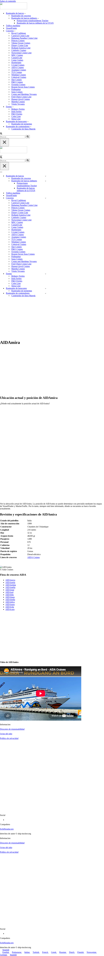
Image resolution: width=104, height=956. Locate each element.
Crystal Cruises (17, 65)
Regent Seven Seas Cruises (23, 87)
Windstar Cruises (18, 75)
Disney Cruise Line (19, 45)
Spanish (5, 950)
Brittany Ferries (18, 109)
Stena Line (16, 119)
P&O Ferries (16, 114)
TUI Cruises (16, 72)
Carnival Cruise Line (20, 35)
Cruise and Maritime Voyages (24, 94)
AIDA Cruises (17, 67)
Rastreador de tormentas (21, 124)
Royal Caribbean (18, 33)
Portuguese (17, 952)
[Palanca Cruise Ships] (45, 198)
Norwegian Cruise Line (21, 53)
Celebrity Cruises (18, 50)
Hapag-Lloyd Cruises (20, 99)
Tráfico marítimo (13, 25)
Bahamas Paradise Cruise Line (24, 38)
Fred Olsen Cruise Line (21, 97)
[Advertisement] (52, 318)
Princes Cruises (18, 40)
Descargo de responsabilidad (12, 729)
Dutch (72, 952)
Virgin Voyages (18, 104)
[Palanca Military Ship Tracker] (45, 181)
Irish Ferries (16, 111)
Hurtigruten (16, 62)
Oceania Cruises (18, 84)
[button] (38, 18)
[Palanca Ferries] (45, 274)
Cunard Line (16, 57)
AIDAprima (10, 585)
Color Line (16, 116)
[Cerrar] (4, 142)
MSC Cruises (17, 55)
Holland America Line (20, 48)
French (45, 952)
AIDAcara (9, 609)
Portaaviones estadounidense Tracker (32, 20)
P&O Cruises (17, 82)
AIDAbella (10, 599)
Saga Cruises (16, 92)
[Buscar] (1, 134)
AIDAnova (10, 580)
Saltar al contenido (8, 1)
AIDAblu (9, 595)
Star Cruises (16, 79)
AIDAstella (10, 587)
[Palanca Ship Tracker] (45, 176)
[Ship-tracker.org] (13, 8)
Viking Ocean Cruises (20, 43)
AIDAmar (9, 590)
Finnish (80, 952)
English (5, 952)
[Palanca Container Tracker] (45, 293)
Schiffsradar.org (7, 829)
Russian (63, 952)
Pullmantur (16, 89)
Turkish (36, 952)
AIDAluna (10, 597)
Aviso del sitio (6, 734)
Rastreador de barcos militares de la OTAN (35, 23)
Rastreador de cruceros (21, 16)
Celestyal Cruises (18, 77)
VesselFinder (11, 28)
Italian (27, 952)
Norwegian (92, 952)
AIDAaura (10, 604)
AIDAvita (9, 607)
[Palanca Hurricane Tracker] (45, 288)
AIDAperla (10, 582)
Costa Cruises (17, 60)
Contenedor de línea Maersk (23, 129)
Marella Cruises (18, 101)
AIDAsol (9, 592)
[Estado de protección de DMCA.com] (52, 810)
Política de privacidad (9, 738)
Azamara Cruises (18, 70)
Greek (54, 952)
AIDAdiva (10, 602)
